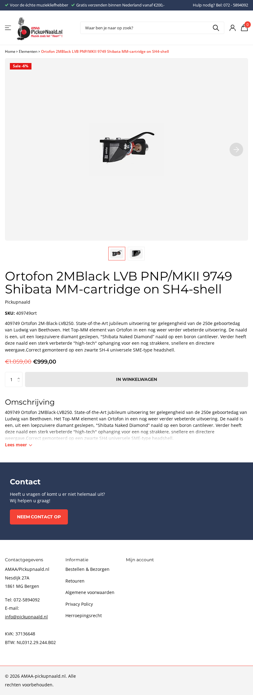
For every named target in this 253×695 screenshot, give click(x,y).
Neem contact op (39, 517)
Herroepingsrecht (83, 615)
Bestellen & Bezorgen (87, 569)
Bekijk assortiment (8, 28)
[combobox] (152, 28)
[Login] (232, 28)
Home (10, 51)
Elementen (28, 51)
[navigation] (116, 253)
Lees (16, 445)
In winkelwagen (136, 379)
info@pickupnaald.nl (26, 617)
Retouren (75, 581)
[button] (20, 374)
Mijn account (140, 559)
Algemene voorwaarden (89, 592)
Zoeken (215, 28)
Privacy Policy (79, 604)
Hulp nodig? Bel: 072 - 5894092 (220, 5)
